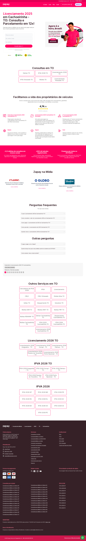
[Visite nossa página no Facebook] (34, 471)
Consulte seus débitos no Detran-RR (11, 512)
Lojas (50, 4)
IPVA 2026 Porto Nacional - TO (51, 376)
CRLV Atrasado (43, 296)
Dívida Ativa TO (59, 296)
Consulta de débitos (17, 426)
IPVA (43, 289)
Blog (54, 4)
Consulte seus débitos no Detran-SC (11, 492)
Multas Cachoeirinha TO (27, 323)
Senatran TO (59, 303)
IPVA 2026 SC (59, 399)
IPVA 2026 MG (43, 392)
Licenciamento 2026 (35, 449)
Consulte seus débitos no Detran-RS (39, 489)
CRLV (27, 296)
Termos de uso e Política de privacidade (22, 49)
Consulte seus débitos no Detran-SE (39, 511)
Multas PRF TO (59, 310)
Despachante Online (35, 454)
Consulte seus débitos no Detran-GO (11, 503)
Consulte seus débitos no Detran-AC (11, 501)
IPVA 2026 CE (59, 406)
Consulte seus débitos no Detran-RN (39, 491)
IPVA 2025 (61, 438)
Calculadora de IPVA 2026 (27, 289)
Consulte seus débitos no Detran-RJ (39, 485)
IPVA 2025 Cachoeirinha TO (43, 323)
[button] (43, 213)
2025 (35, 426)
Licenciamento (59, 289)
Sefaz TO (27, 303)
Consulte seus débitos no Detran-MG (11, 488)
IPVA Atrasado (62, 443)
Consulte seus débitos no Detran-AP (11, 499)
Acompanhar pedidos (66, 4)
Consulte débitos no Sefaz (37, 441)
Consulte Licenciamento (36, 443)
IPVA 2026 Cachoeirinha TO (59, 323)
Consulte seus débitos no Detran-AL (39, 500)
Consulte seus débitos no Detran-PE (11, 494)
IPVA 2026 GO (43, 406)
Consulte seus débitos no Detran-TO (11, 514)
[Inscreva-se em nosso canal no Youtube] (41, 471)
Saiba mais (47, 522)
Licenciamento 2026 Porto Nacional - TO (51, 353)
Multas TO (43, 80)
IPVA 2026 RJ (43, 399)
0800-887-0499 (8, 451)
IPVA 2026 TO (43, 73)
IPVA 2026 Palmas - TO (59, 369)
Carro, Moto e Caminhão (9, 267)
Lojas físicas (7, 449)
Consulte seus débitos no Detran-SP (39, 487)
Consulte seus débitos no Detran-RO (39, 509)
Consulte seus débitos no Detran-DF (11, 485)
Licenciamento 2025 (35, 447)
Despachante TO (43, 303)
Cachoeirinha (46, 426)
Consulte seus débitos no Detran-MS (39, 505)
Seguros (33, 463)
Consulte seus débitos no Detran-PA (11, 507)
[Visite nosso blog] (31, 471)
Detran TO (26, 73)
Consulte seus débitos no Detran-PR (11, 490)
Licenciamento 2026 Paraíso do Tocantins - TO (35, 353)
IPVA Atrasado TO (26, 80)
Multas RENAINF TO (27, 316)
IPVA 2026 (61, 441)
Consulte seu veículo (35, 434)
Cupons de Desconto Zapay (65, 445)
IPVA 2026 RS (27, 399)
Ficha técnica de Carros (36, 460)
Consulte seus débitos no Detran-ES (39, 496)
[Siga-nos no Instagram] (38, 471)
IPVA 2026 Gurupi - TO (43, 369)
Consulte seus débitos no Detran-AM (39, 498)
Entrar (77, 4)
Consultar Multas (35, 452)
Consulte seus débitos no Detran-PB (39, 507)
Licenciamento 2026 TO (59, 73)
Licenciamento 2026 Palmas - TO (59, 346)
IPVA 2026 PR (59, 392)
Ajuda (57, 4)
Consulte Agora (18, 46)
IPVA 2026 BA (27, 406)
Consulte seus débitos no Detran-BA (39, 494)
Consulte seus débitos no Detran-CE (11, 496)
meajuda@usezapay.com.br (11, 456)
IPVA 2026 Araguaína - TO (27, 369)
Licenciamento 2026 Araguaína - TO (27, 346)
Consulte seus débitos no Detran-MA (39, 502)
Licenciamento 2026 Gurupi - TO (43, 346)
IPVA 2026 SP (27, 392)
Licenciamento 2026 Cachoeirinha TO (43, 330)
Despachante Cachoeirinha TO (59, 316)
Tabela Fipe (33, 458)
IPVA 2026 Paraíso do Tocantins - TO (35, 376)
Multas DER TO (27, 310)
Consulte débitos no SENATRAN (38, 438)
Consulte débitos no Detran (37, 436)
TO (39, 426)
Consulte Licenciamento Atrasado (38, 445)
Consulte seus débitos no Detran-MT (11, 505)
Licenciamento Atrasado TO (59, 79)
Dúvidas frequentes (9, 453)
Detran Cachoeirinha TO (43, 316)
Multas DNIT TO (43, 310)
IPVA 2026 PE (43, 412)
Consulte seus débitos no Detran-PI (11, 510)
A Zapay (45, 4)
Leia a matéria (14, 186)
